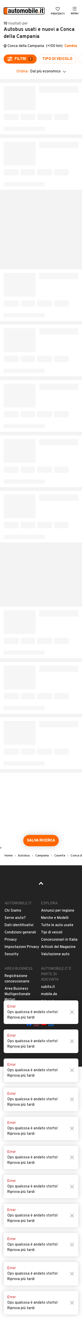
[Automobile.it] (24, 11)
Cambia (70, 46)
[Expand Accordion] (41, 138)
